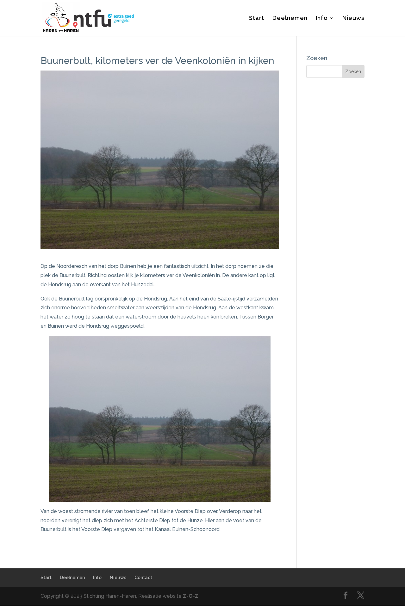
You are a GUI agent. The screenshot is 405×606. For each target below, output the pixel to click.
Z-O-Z (190, 596)
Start (256, 18)
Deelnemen (290, 18)
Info (322, 18)
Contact (143, 577)
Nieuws (353, 18)
